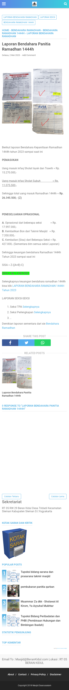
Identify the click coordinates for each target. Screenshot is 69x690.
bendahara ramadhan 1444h (19, 22)
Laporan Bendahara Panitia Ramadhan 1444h (16, 394)
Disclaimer (55, 674)
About (11, 674)
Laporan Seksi (47, 17)
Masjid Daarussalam (41, 685)
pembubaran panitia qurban (37, 586)
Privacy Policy (38, 674)
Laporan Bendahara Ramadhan (20, 17)
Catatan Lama (57, 496)
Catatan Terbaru (11, 496)
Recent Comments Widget (62, 648)
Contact (22, 674)
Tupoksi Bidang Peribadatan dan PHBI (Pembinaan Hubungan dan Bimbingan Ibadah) (40, 620)
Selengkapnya (31, 306)
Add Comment (29, 55)
